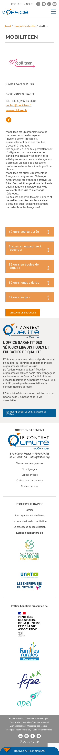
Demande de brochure (23, 312)
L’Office (29, 509)
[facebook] (38, 4)
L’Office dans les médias (29, 480)
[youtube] (44, 4)
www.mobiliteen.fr (16, 110)
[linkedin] (49, 4)
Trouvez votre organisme (29, 463)
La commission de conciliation (30, 521)
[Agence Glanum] (37, 741)
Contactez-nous (29, 486)
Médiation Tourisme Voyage (35, 722)
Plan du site (15, 722)
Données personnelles (42, 730)
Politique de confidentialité (18, 730)
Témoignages (29, 469)
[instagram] (54, 4)
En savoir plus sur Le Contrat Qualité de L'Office (26, 413)
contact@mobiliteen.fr (18, 105)
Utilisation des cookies (37, 726)
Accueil (8, 26)
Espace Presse (29, 474)
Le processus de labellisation (29, 526)
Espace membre (16, 718)
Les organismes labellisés (25, 26)
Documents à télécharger (37, 718)
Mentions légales (17, 726)
